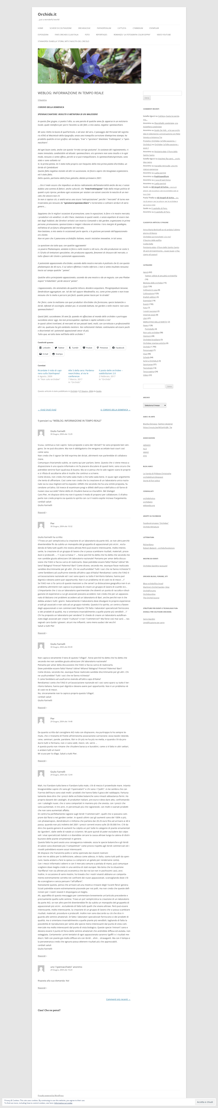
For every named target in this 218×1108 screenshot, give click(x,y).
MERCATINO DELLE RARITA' (155, 321)
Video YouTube (164, 34)
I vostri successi (150, 311)
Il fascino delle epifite (152, 240)
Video (145, 375)
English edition (149, 297)
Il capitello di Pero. (159, 208)
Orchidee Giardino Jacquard (155, 565)
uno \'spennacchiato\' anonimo (66, 966)
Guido (98, 391)
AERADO (147, 445)
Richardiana (148, 544)
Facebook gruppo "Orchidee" (156, 523)
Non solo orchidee (151, 332)
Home (40, 28)
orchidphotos (149, 498)
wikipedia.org (149, 505)
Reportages (101, 34)
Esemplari (154, 28)
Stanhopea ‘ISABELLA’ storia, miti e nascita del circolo (63, 41)
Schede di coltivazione (61, 28)
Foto (87, 34)
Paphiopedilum (104, 28)
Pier (52, 523)
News (145, 325)
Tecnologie (148, 368)
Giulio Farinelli (57, 431)
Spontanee (148, 364)
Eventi (146, 304)
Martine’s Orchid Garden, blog (156, 587)
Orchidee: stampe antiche (154, 343)
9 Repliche (42, 100)
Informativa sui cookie (63, 1103)
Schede (146, 357)
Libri (145, 318)
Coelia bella (148, 243)
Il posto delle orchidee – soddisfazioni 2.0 (111, 372)
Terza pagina (148, 371)
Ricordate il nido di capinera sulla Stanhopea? (50, 372)
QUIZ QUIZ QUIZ (47, 409)
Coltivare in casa (150, 290)
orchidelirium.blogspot (153, 477)
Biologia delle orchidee (153, 282)
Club (145, 286)
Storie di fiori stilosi (151, 480)
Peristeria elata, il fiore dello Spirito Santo (161, 247)
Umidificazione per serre (153, 622)
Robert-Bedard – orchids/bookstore (159, 548)
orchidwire (147, 502)
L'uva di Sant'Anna (162, 180)
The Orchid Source (151, 597)
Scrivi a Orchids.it (150, 361)
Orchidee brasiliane (151, 339)
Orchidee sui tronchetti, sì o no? (157, 236)
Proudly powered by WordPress (51, 1095)
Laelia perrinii (160, 172)
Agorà (145, 272)
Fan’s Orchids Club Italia (66, 34)
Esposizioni (43, 34)
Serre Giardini (149, 619)
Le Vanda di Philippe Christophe (157, 473)
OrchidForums (149, 590)
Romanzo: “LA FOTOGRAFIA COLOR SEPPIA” (132, 34)
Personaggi (148, 350)
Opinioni (147, 336)
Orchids (73, 391)
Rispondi (42, 512)
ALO (145, 448)
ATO (145, 455)
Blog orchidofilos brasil (153, 583)
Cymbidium (138, 28)
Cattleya (122, 28)
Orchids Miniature (151, 526)
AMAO (146, 452)
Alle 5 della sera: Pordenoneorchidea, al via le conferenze (81, 373)
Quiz (145, 353)
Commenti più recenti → (118, 999)
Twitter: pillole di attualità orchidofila (161, 275)
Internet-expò (149, 314)
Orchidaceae (84, 28)
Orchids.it (47, 14)
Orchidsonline (149, 594)
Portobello (149, 329)
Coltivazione (148, 293)
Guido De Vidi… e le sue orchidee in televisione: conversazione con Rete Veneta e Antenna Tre (161, 134)
